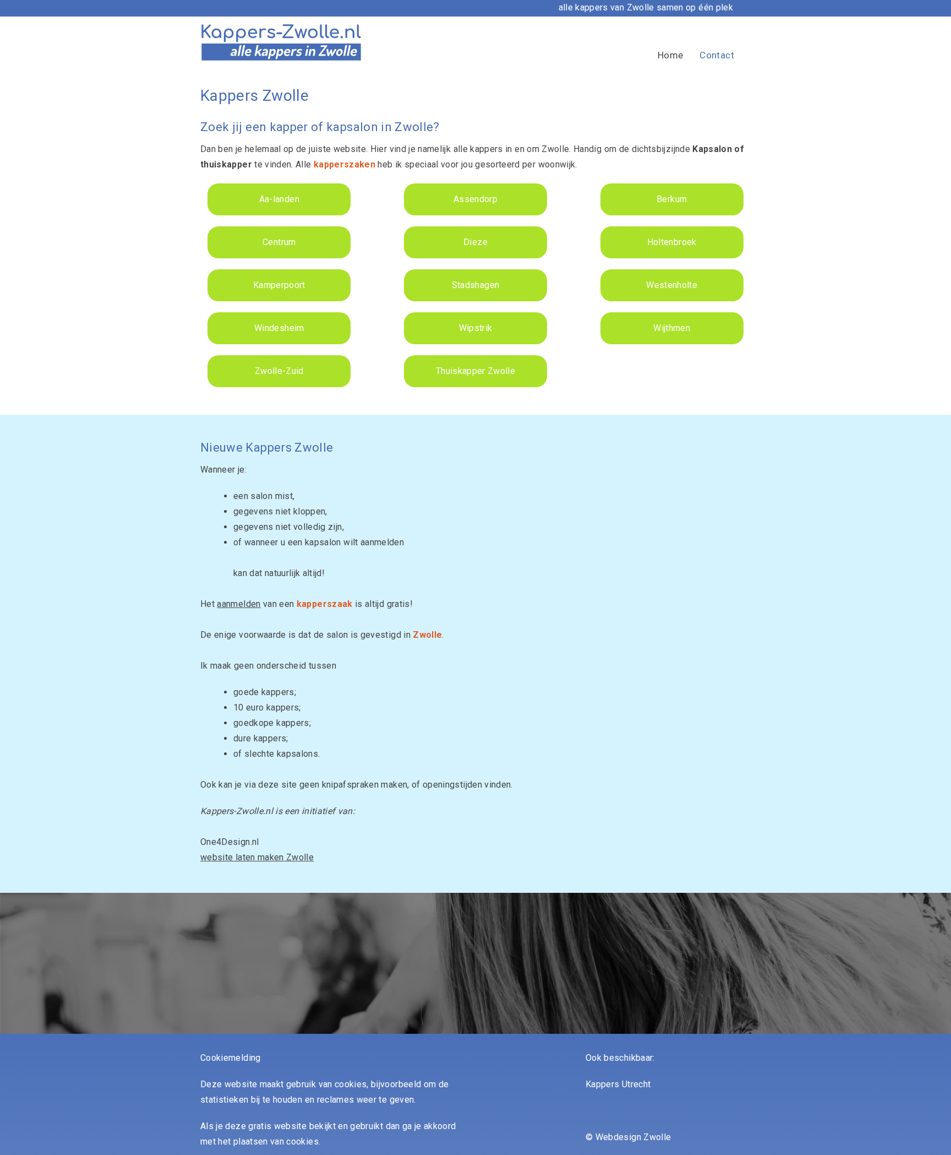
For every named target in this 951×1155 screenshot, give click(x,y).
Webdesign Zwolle (633, 1137)
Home (671, 55)
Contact (716, 55)
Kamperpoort (279, 285)
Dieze (475, 242)
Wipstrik (476, 328)
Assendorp (475, 199)
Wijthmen (671, 328)
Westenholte (671, 285)
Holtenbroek (672, 242)
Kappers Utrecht (618, 1084)
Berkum (672, 199)
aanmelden (238, 604)
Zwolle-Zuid (279, 371)
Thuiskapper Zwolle (475, 371)
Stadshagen (476, 285)
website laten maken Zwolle (257, 857)
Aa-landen (279, 199)
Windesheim (279, 328)
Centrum (279, 242)
